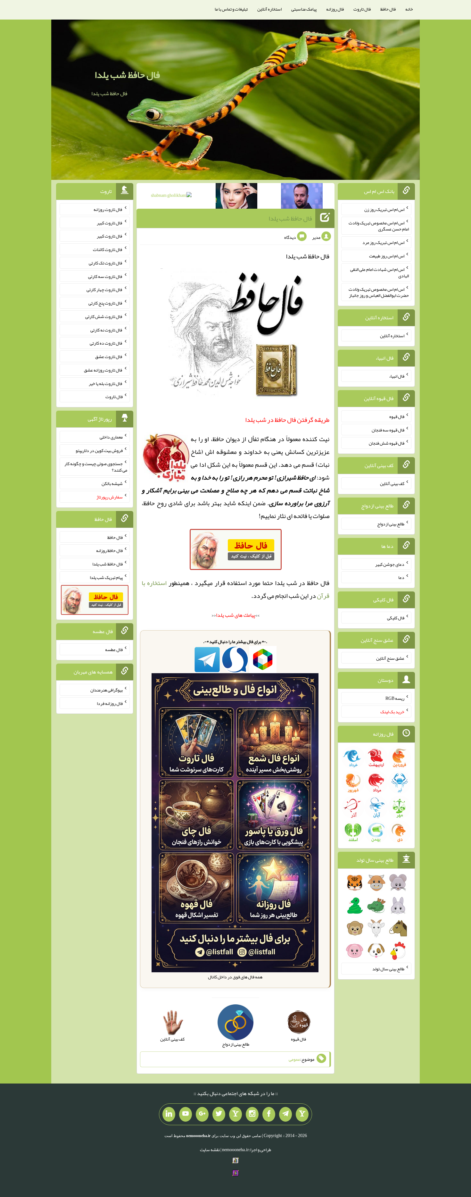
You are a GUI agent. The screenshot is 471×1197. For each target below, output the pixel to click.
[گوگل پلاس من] (202, 1114)
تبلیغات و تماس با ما (231, 8)
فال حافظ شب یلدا (127, 74)
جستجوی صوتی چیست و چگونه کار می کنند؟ (95, 466)
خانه (409, 8)
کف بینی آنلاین (392, 483)
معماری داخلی (111, 436)
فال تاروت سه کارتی (105, 276)
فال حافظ (388, 8)
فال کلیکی (395, 617)
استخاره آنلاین (269, 8)
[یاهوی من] (302, 1114)
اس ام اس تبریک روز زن (384, 209)
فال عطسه (114, 649)
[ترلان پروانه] (236, 197)
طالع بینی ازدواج (390, 523)
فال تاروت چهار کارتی (105, 289)
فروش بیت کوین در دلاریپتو (99, 450)
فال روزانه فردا (110, 703)
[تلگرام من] (285, 1114)
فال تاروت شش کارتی (104, 316)
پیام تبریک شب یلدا (106, 577)
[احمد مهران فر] (302, 197)
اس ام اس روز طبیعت (386, 255)
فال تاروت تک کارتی (106, 262)
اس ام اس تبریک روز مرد (383, 242)
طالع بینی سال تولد (388, 968)
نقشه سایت (210, 1149)
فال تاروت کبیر (110, 222)
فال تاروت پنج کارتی (105, 302)
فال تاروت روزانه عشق (103, 369)
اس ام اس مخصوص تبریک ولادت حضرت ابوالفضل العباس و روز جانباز (379, 292)
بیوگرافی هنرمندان (106, 689)
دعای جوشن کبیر (389, 563)
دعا (401, 577)
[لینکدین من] (168, 1114)
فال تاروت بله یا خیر (106, 383)
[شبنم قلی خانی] (171, 196)
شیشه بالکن (112, 483)
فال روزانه (335, 8)
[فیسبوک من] (268, 1114)
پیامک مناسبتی (304, 8)
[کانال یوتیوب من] (185, 1114)
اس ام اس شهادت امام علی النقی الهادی (379, 272)
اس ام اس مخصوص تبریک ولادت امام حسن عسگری (379, 225)
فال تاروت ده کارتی (106, 343)
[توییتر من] (218, 1114)
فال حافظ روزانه (109, 550)
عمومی (294, 1059)
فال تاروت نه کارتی (106, 329)
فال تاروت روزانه (108, 209)
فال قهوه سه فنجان (388, 429)
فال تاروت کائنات (108, 249)
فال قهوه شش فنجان (386, 443)
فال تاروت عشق (109, 356)
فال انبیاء (396, 376)
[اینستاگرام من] (252, 1114)
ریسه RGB (394, 698)
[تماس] (235, 1114)
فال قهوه (396, 416)
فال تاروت (362, 8)
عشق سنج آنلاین (390, 657)
